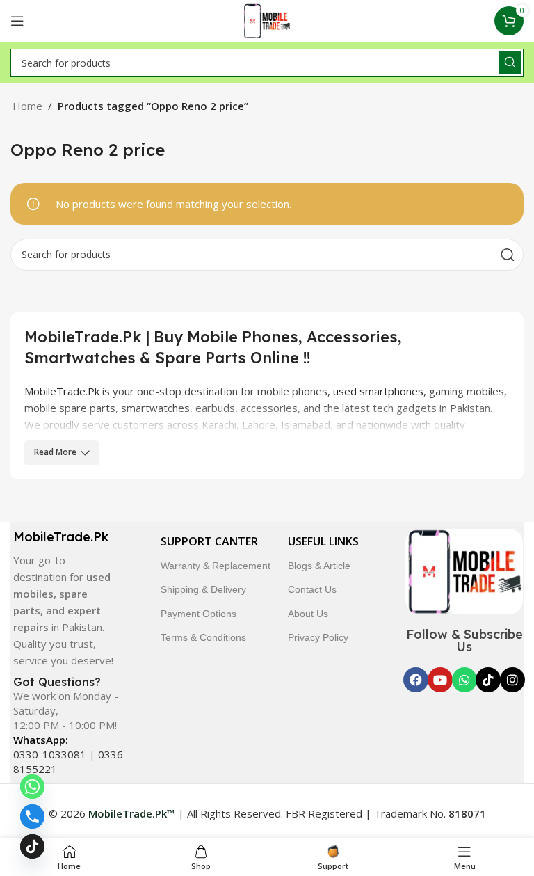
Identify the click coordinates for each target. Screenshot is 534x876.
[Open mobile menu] (17, 21)
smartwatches (155, 408)
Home (27, 106)
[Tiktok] (488, 679)
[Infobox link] (65, 599)
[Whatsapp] (464, 679)
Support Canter (209, 541)
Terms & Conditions (203, 637)
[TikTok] (32, 846)
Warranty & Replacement (215, 565)
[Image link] (464, 570)
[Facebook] (415, 679)
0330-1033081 (49, 754)
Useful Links (323, 541)
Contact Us (312, 589)
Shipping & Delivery (203, 589)
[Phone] (32, 816)
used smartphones (378, 391)
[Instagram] (512, 679)
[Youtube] (440, 679)
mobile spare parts (69, 408)
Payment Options (198, 613)
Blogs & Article (319, 565)
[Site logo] (267, 19)
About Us (308, 613)
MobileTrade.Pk (61, 391)
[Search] (510, 62)
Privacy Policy (318, 637)
